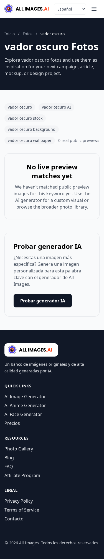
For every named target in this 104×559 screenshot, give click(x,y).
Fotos (27, 33)
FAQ (8, 466)
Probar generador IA (42, 301)
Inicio (9, 33)
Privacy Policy (18, 501)
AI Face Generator (23, 414)
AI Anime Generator (25, 405)
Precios (12, 423)
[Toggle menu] (94, 8)
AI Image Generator (25, 396)
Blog (9, 458)
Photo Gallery (18, 449)
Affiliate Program (22, 475)
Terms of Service (21, 510)
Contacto (14, 519)
